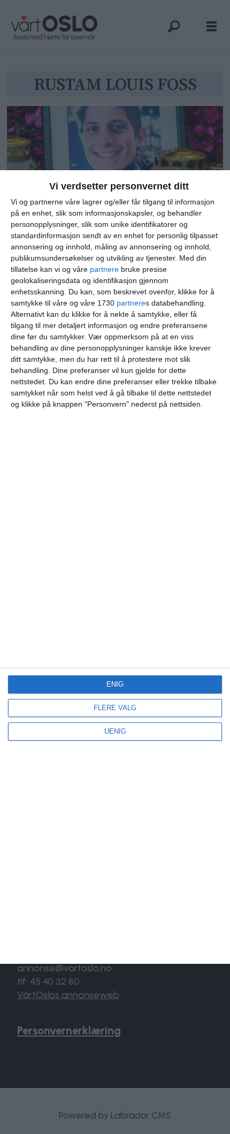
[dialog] (115, 567)
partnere (104, 269)
